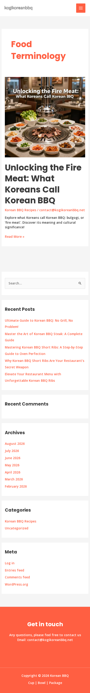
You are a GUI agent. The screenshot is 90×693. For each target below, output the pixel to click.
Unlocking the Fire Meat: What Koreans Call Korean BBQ (43, 184)
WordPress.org (16, 584)
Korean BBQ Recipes (20, 521)
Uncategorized (16, 528)
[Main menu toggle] (81, 8)
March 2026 (14, 479)
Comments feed (17, 577)
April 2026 (12, 472)
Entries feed (14, 570)
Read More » (14, 236)
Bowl (41, 683)
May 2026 (12, 465)
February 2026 (16, 486)
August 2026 (15, 443)
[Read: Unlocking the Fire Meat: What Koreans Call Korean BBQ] (45, 117)
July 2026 (12, 451)
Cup (31, 683)
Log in (10, 563)
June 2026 (12, 458)
